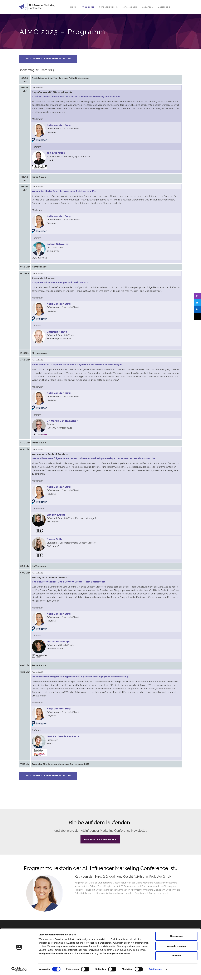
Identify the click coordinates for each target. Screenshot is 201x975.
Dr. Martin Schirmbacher (62, 421)
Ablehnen (176, 955)
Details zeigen (155, 969)
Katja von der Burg (59, 125)
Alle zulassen (176, 936)
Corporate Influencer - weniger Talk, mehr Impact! (60, 282)
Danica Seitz (55, 539)
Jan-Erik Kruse (56, 152)
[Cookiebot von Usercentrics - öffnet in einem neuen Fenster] (19, 969)
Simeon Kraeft (56, 514)
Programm (88, 7)
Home (73, 7)
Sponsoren (130, 7)
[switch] (85, 969)
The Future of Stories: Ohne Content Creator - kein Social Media (68, 581)
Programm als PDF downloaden (48, 58)
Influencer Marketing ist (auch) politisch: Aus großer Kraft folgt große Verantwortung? (80, 676)
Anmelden (164, 7)
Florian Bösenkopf (58, 641)
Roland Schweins (57, 244)
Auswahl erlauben (176, 946)
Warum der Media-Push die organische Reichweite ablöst (64, 191)
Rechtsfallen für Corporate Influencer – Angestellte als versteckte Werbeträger (77, 364)
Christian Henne (57, 331)
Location (147, 7)
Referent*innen (108, 7)
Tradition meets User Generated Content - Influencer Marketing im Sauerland (76, 96)
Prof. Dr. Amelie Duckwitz (63, 736)
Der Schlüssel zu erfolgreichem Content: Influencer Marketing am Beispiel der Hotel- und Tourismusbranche (93, 458)
